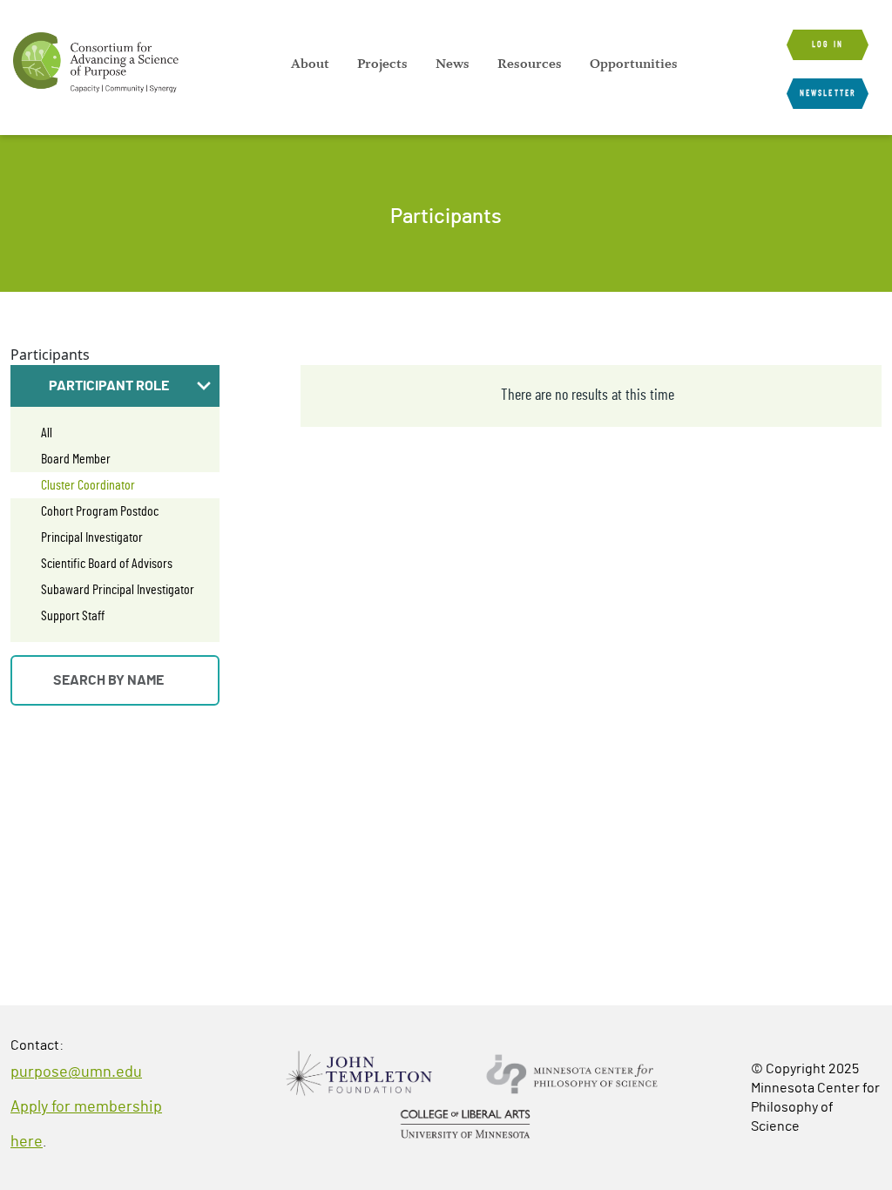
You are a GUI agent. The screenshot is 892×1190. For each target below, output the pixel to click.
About (310, 63)
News (453, 63)
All (46, 433)
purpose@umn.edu (76, 1072)
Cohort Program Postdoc (100, 511)
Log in (827, 44)
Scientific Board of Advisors (106, 564)
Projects (382, 63)
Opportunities (634, 63)
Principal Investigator (92, 537)
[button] (115, 386)
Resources (529, 63)
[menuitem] (310, 64)
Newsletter (827, 93)
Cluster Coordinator (88, 485)
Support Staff (73, 616)
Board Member (76, 459)
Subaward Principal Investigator (117, 590)
